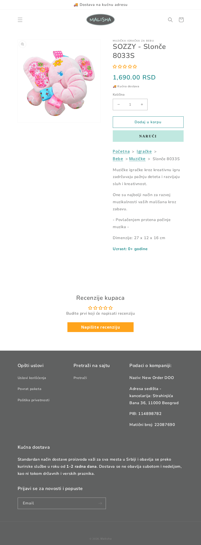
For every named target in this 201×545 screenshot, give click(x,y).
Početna (121, 151)
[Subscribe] (100, 503)
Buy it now (148, 136)
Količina (119, 94)
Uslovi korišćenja (32, 378)
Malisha (106, 538)
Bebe (118, 158)
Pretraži (80, 378)
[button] (20, 19)
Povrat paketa (30, 389)
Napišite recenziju (100, 327)
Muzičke (137, 158)
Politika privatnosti (34, 400)
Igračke (144, 151)
